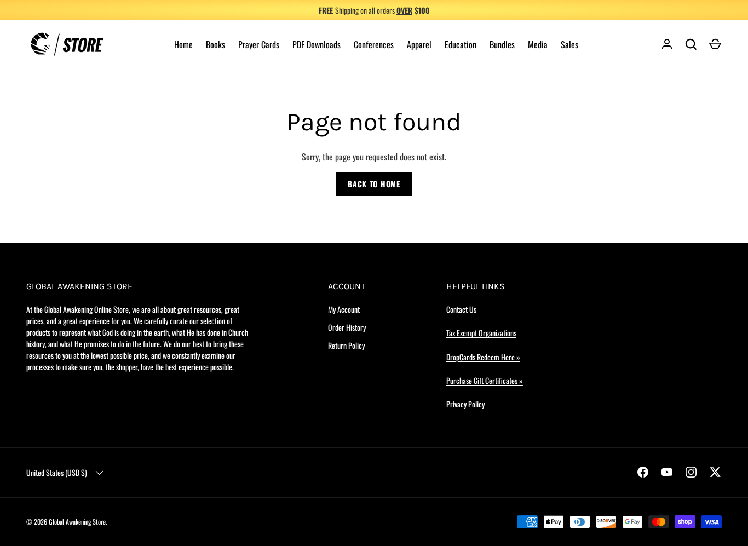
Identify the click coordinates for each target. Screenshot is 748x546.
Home (183, 44)
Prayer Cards (258, 44)
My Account (344, 309)
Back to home (374, 183)
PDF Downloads (316, 44)
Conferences (374, 44)
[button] (715, 44)
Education (460, 44)
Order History (347, 327)
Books (215, 44)
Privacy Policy (465, 404)
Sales (569, 44)
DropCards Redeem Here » (483, 357)
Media (538, 44)
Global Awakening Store (77, 521)
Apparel (419, 44)
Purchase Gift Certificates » (484, 380)
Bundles (502, 44)
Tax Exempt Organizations (481, 332)
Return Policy (346, 345)
